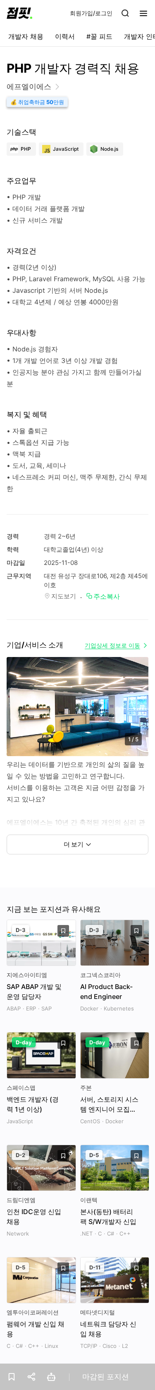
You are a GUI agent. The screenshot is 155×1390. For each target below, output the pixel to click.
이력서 (65, 36)
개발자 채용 (25, 36)
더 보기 (73, 844)
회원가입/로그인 (91, 13)
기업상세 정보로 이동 (112, 645)
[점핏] (19, 13)
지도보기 (63, 596)
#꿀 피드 (99, 36)
